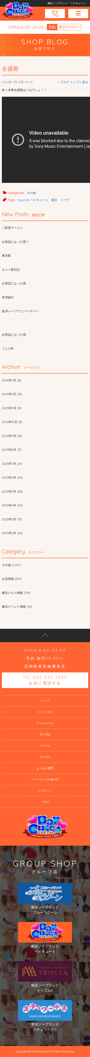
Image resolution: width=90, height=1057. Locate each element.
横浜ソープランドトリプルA (45, 988)
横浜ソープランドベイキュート (45, 949)
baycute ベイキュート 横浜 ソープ (43, 200)
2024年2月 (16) (12, 394)
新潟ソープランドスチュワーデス (45, 1027)
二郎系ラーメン (12, 228)
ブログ (45, 802)
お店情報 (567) (12, 579)
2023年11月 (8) (11, 408)
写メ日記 (45, 734)
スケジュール (45, 723)
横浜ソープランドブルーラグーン (45, 910)
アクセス (45, 757)
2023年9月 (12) (12, 436)
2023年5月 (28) (12, 491)
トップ (45, 700)
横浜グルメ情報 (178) (16, 593)
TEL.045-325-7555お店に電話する (45, 680)
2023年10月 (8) (12, 422)
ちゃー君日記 (11, 269)
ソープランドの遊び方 (45, 779)
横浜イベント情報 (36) (17, 606)
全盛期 (10, 68)
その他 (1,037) (11, 565)
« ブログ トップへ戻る (73, 82)
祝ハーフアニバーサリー (20, 311)
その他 (31, 193)
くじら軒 (8, 348)
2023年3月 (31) (12, 519)
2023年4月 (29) (12, 505)
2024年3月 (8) (11, 380)
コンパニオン (45, 712)
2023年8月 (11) (11, 449)
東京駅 (6, 255)
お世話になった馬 (14, 283)
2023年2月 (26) (12, 533)
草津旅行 (8, 297)
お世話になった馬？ (15, 242)
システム (45, 745)
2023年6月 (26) (12, 477)
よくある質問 (45, 768)
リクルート (45, 790)
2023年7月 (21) (12, 463)
